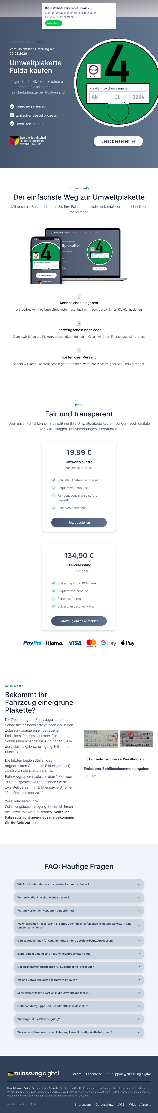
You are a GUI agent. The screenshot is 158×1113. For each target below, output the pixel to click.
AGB (121, 1104)
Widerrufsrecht (140, 1104)
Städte (77, 1074)
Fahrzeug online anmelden (79, 621)
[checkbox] (85, 759)
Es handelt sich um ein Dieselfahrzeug (117, 759)
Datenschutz (104, 1104)
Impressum (83, 1104)
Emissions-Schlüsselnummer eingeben (116, 769)
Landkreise (94, 1074)
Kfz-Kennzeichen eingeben (109, 88)
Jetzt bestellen (115, 141)
